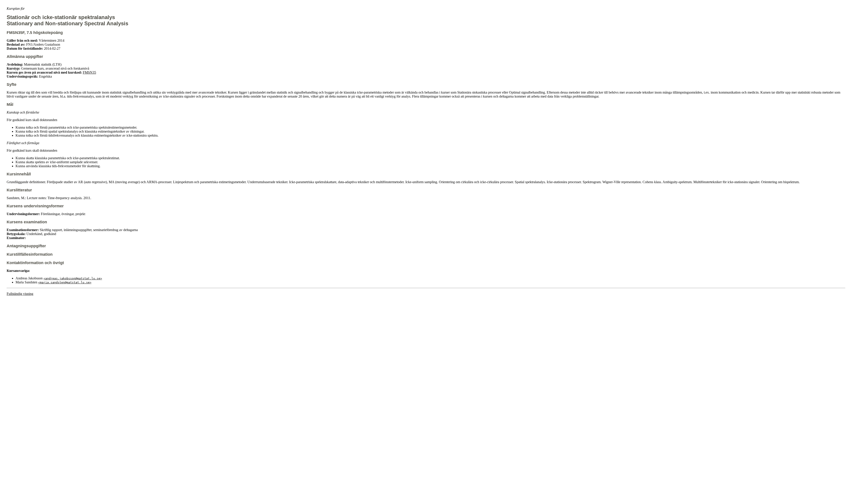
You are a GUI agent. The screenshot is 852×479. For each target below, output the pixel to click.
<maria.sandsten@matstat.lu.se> (64, 282)
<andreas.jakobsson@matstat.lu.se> (72, 278)
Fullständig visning (20, 294)
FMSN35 (89, 72)
